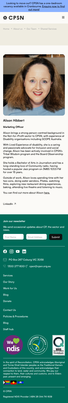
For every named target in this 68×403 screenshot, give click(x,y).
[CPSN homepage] (13, 18)
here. (47, 192)
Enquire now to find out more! (46, 7)
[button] (63, 18)
